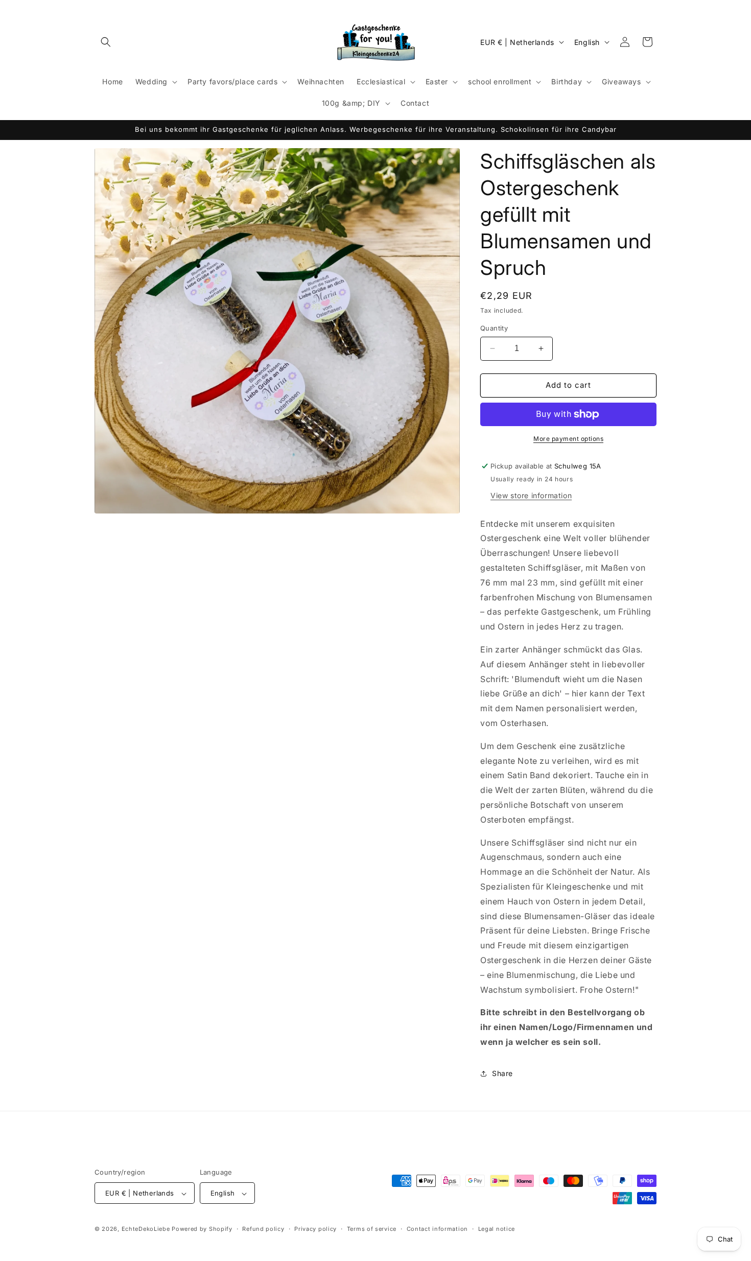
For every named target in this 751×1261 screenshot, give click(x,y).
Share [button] (502, 1073)
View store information (531, 495)
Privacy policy (315, 1228)
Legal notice (496, 1228)
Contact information (437, 1228)
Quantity (494, 328)
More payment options (568, 438)
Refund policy (263, 1228)
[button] (106, 42)
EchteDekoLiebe (146, 1229)
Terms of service (371, 1228)
